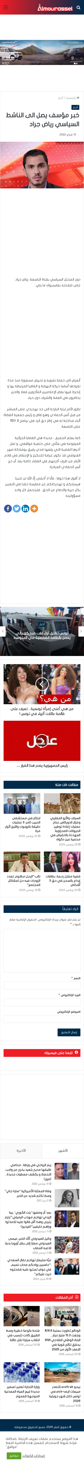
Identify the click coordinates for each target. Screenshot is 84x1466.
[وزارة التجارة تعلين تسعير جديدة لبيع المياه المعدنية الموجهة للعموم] (22, 1372)
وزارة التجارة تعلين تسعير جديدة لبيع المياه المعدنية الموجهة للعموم (22, 1391)
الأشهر (63, 1150)
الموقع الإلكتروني (68, 1011)
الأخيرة (21, 1150)
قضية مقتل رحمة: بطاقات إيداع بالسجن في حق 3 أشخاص (63, 881)
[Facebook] (8, 508)
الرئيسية (71, 98)
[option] (42, 631)
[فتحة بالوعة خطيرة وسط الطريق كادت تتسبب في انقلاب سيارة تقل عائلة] (22, 1316)
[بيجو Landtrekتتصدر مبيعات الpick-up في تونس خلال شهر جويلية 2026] (62, 1372)
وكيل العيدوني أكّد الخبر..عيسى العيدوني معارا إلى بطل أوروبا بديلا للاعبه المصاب (28, 1243)
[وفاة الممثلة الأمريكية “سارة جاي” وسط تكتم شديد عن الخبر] (67, 1198)
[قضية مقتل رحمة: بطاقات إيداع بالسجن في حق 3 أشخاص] (62, 862)
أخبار (60, 98)
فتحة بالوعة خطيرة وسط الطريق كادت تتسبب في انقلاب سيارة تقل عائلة (23, 1335)
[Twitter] (17, 508)
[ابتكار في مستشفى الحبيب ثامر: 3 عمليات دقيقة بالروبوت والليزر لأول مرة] (22, 803)
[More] (34, 508)
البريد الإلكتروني (69, 995)
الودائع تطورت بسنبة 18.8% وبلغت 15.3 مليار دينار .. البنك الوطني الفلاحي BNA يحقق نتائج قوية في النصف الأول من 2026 (62, 1340)
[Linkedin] (25, 508)
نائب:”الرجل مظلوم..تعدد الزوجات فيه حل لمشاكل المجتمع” (23, 881)
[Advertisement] (42, 235)
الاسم (75, 978)
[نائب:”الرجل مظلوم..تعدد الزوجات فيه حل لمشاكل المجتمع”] (22, 862)
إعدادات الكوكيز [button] (33, 1456)
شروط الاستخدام (56, 1443)
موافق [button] (14, 1455)
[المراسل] (55, 7)
